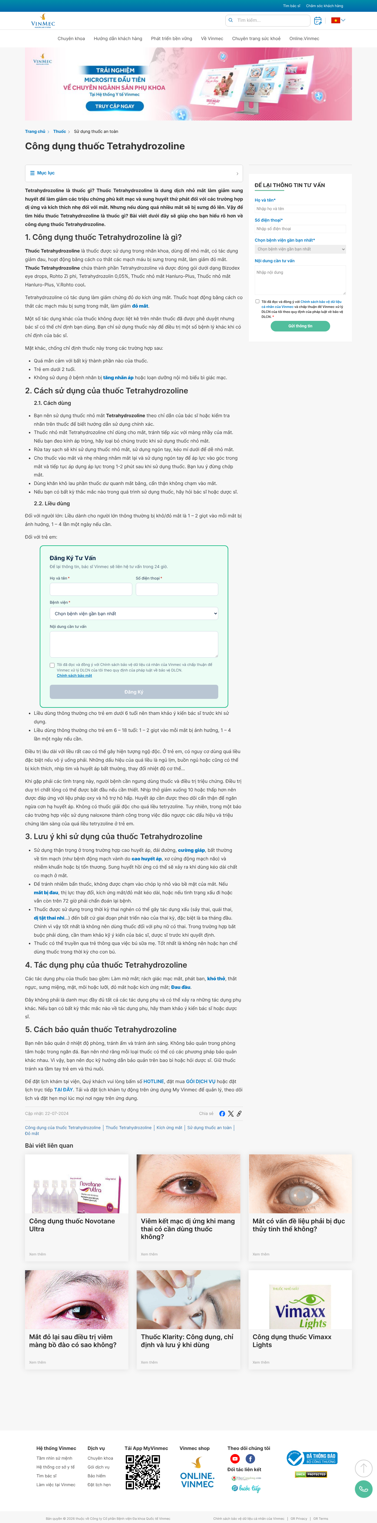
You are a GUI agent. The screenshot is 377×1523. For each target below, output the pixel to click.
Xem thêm (37, 1254)
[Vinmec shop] (197, 1472)
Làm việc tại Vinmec (56, 1484)
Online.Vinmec (305, 38)
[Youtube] (235, 1458)
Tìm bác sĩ (291, 6)
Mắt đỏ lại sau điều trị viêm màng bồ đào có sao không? (73, 1341)
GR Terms (320, 1518)
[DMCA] (311, 1474)
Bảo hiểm (97, 1476)
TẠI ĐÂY (63, 1090)
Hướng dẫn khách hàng (118, 38)
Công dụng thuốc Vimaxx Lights (292, 1341)
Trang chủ (35, 131)
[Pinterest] (239, 1114)
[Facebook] (222, 1114)
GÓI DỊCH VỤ (201, 1081)
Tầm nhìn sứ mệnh (54, 1458)
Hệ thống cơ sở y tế (56, 1467)
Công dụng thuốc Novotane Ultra (72, 1225)
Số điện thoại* (269, 220)
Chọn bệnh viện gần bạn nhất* (285, 240)
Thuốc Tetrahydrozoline (129, 1127)
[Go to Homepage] (43, 20)
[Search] (230, 20)
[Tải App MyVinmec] (143, 1472)
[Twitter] (231, 1114)
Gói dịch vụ (99, 1467)
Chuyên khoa (71, 38)
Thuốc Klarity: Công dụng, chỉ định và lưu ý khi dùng (187, 1341)
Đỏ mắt (32, 1133)
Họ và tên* (265, 200)
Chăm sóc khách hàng (324, 6)
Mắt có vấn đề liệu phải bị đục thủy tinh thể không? (299, 1225)
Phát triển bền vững (171, 38)
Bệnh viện (60, 602)
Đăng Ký (134, 692)
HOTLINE (153, 1081)
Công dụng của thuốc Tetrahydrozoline (63, 1127)
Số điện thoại (149, 578)
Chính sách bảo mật (74, 676)
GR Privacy (299, 1518)
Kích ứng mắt (169, 1127)
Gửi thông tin (300, 326)
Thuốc (59, 131)
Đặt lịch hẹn (99, 1484)
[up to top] (364, 1468)
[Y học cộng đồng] (246, 1478)
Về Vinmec (212, 38)
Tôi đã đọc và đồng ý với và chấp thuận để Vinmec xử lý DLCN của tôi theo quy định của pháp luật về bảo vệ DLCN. (302, 309)
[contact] (364, 1489)
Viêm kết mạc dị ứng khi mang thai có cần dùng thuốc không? (188, 1229)
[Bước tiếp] (246, 1489)
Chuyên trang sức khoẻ (256, 38)
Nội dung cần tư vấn (68, 626)
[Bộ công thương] (311, 1458)
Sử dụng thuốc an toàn (96, 131)
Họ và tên (60, 578)
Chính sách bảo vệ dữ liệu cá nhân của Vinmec (249, 1518)
